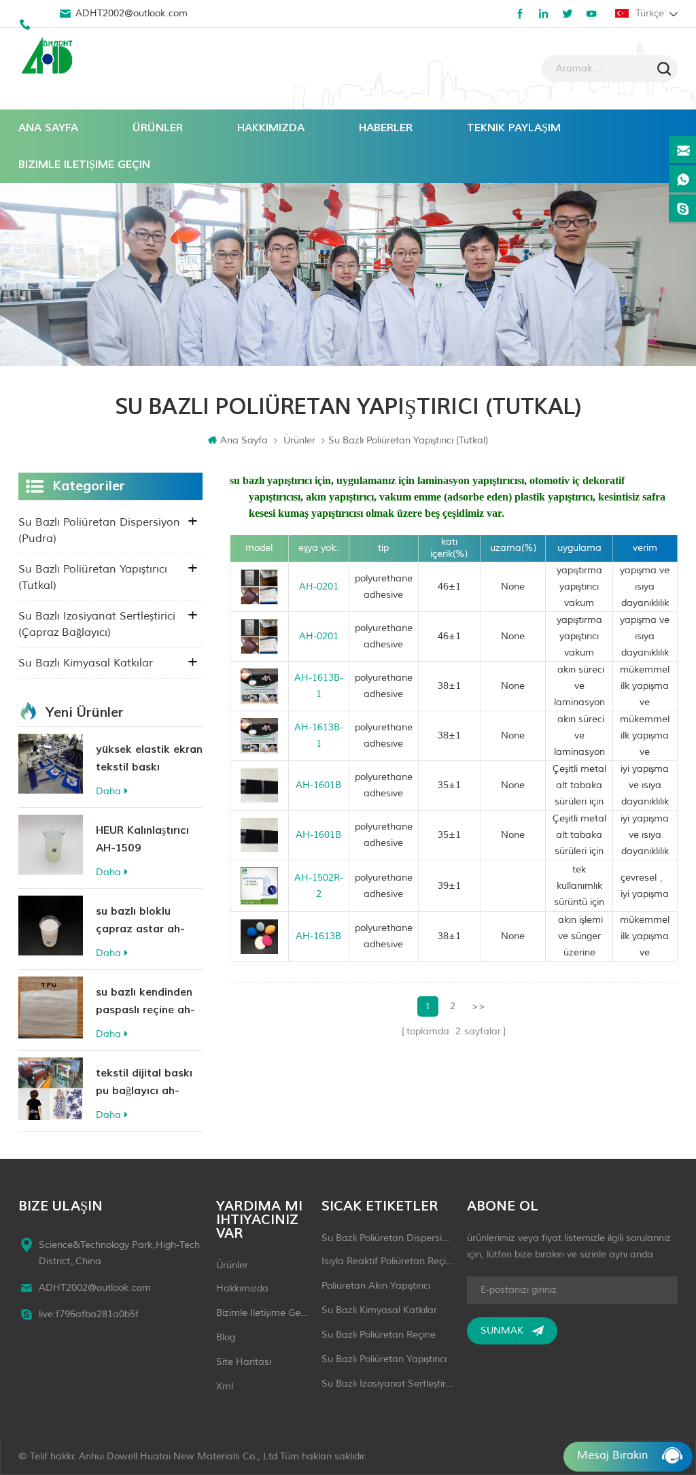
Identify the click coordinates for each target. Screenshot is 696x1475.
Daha (108, 791)
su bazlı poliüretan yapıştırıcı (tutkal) (92, 577)
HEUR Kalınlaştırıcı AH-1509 (142, 839)
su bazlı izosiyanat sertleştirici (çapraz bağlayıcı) (96, 624)
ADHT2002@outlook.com (131, 13)
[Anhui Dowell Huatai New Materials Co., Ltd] (49, 57)
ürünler (232, 1265)
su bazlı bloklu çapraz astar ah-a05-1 (140, 921)
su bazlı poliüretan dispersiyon (387, 1238)
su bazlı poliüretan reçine (378, 1334)
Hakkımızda (270, 128)
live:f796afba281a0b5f (89, 1314)
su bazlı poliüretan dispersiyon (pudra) (99, 530)
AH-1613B (318, 936)
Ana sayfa (48, 128)
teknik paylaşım (514, 128)
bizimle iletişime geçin (84, 164)
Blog (225, 1337)
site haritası (243, 1362)
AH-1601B (318, 785)
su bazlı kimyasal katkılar (85, 663)
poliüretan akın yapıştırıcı (375, 1285)
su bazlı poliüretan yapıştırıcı (384, 1359)
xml (224, 1386)
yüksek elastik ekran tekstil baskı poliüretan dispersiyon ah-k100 (149, 759)
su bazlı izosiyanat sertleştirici (387, 1383)
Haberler (386, 128)
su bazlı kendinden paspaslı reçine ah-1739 (145, 1002)
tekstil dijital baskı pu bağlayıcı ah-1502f (144, 1083)
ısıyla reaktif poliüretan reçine (387, 1261)
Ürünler (158, 128)
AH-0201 (318, 586)
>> (478, 1006)
